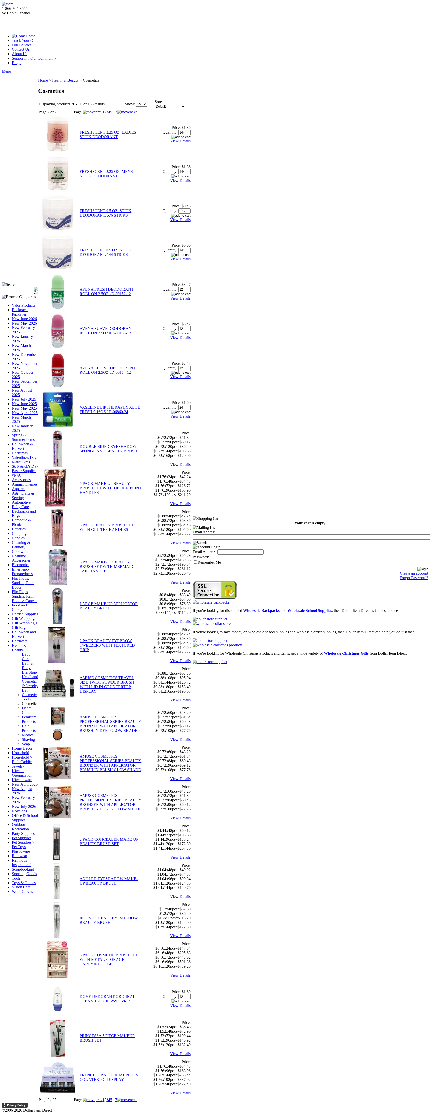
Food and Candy (19, 607)
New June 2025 (24, 404)
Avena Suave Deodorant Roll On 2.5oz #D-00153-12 (107, 330)
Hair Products (29, 728)
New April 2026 (25, 784)
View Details (180, 141)
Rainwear (19, 856)
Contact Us (21, 49)
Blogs (16, 63)
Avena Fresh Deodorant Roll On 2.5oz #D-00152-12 (107, 291)
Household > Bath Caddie (22, 759)
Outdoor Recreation (20, 826)
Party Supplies (23, 833)
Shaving (28, 739)
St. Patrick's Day (25, 466)
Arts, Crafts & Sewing (23, 495)
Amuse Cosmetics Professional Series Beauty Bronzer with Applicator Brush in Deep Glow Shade (110, 724)
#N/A (16, 475)
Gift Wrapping (23, 618)
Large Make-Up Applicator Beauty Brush (109, 606)
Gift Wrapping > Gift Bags (25, 625)
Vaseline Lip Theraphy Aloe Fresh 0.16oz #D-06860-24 (110, 409)
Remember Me (209, 562)
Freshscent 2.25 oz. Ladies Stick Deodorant (108, 134)
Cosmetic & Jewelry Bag (30, 685)
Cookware (20, 551)
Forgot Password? (414, 578)
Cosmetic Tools (29, 697)
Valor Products (23, 305)
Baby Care (20, 507)
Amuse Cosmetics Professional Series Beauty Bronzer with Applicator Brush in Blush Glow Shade (110, 763)
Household (20, 753)
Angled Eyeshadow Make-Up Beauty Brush (109, 881)
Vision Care (21, 887)
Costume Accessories (21, 558)
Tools (16, 878)
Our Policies (21, 45)
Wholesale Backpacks (261, 610)
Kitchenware (22, 780)
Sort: (158, 102)
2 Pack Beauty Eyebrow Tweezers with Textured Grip (107, 645)
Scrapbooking (23, 869)
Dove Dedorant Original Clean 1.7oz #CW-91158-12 (107, 998)
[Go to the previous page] (92, 112)
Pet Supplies (21, 838)
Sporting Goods (24, 874)
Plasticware (21, 851)
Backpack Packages (20, 312)
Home (30, 36)
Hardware (20, 641)
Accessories (21, 480)
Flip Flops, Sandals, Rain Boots (23, 582)
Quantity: (170, 132)
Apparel (18, 489)
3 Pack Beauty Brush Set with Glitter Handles (107, 527)
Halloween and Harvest (24, 634)
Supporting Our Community (34, 58)
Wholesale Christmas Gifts (346, 653)
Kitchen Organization (22, 773)
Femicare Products (29, 719)
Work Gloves (22, 891)
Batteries (19, 529)
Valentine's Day (24, 457)
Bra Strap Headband (30, 674)
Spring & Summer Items (23, 437)
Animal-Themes (24, 484)
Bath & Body (27, 665)
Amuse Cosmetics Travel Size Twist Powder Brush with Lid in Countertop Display (107, 684)
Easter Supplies (24, 471)
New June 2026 (24, 319)
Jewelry (18, 766)
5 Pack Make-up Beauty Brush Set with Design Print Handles (111, 488)
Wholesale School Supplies (309, 610)
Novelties (19, 811)
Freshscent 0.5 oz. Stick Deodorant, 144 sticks (105, 252)
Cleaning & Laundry (21, 544)
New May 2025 (24, 408)
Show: (130, 104)
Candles (18, 538)
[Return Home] (7, 4)
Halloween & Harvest (22, 446)
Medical (28, 735)
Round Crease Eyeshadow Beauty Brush (109, 920)
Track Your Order (26, 40)
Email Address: (204, 532)
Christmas (20, 453)
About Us (19, 54)
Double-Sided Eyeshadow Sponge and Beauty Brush (108, 448)
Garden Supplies (25, 614)
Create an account (414, 573)
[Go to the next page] (127, 112)
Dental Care (27, 710)
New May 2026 (24, 323)
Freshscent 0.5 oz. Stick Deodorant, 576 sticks (105, 213)
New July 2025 (24, 399)
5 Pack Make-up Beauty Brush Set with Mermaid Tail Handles (106, 566)
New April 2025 (25, 413)
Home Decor (22, 748)
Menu (6, 71)
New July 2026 (24, 806)
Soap (26, 744)
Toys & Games (24, 883)
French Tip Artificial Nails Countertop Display (109, 1077)
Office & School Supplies (25, 817)
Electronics (20, 565)
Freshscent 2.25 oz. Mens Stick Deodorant (106, 173)
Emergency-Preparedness (22, 571)
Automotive (21, 502)
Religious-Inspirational (21, 862)
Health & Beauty (19, 647)
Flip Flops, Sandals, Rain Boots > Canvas (24, 596)
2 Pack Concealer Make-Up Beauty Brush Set (109, 841)
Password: (201, 557)
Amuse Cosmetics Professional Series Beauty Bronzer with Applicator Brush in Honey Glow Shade (111, 802)
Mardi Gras (21, 462)
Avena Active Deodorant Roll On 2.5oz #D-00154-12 (108, 370)
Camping (19, 533)
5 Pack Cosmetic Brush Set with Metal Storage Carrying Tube (109, 959)
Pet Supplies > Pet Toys (23, 844)
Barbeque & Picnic (21, 522)
